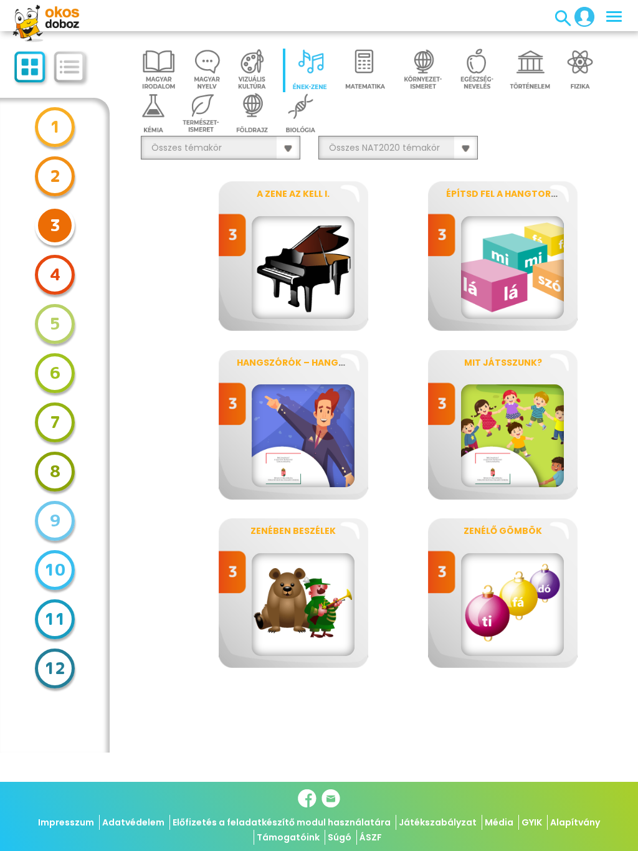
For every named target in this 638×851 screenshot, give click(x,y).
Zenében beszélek (293, 531)
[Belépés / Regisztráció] (580, 16)
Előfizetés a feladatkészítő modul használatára (282, 822)
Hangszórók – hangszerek (304, 362)
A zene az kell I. (293, 194)
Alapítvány (575, 822)
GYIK (531, 822)
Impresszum (66, 822)
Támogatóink (288, 837)
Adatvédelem (133, 822)
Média (499, 822)
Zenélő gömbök (503, 531)
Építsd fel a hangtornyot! (513, 194)
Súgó (339, 837)
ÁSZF (370, 837)
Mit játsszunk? (503, 362)
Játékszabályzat (438, 822)
